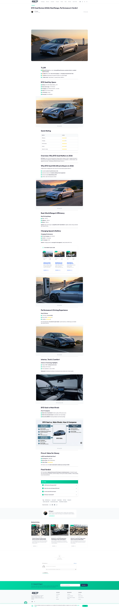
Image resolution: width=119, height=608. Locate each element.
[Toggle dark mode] (87, 2)
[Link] (57, 569)
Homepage (42, 1)
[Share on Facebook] (52, 505)
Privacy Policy (80, 595)
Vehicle (62, 1)
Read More (45, 270)
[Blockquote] (54, 569)
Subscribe (83, 585)
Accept (85, 605)
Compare (68, 594)
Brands (57, 595)
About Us (47, 1)
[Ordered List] (52, 569)
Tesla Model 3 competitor (63, 501)
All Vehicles (58, 594)
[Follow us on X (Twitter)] (82, 2)
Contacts (79, 599)
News (66, 1)
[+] (59, 569)
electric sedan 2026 (46, 501)
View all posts (52, 515)
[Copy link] (57, 505)
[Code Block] (55, 569)
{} (58, 569)
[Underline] (49, 569)
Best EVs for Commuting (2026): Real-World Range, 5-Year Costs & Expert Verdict (58, 539)
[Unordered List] (53, 569)
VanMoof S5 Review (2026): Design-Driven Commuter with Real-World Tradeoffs (39, 539)
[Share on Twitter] (50, 505)
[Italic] (48, 569)
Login (75, 563)
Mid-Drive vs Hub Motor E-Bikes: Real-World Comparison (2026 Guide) (78, 539)
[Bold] (46, 569)
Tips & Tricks (75, 1)
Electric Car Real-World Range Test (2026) (47, 263)
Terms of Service (81, 597)
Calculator (52, 1)
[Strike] (50, 569)
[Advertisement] (59, 21)
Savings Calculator (70, 595)
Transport (57, 1)
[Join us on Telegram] (80, 2)
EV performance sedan (54, 501)
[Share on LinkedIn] (54, 505)
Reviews (69, 1)
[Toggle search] (85, 2)
